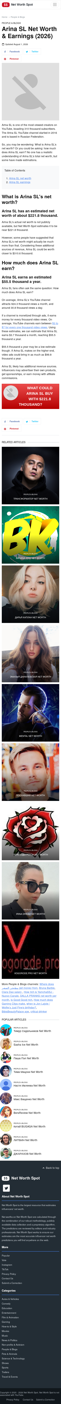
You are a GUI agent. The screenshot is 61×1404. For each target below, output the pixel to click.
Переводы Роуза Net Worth (30, 854)
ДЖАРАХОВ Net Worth (27, 1153)
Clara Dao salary (12, 992)
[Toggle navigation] (55, 4)
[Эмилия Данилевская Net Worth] (30, 653)
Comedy (6, 1303)
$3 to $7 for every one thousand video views (30, 325)
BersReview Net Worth (27, 1113)
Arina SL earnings (19, 182)
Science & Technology (13, 1358)
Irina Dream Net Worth (30, 914)
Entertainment (9, 1312)
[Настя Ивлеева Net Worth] (6, 1084)
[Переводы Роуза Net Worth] (30, 831)
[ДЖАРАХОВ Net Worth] (6, 1152)
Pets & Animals (9, 1353)
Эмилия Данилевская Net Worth (30, 676)
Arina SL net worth (20, 178)
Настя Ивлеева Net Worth (29, 1085)
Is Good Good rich (21, 1000)
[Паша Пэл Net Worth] (6, 1057)
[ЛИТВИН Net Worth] (6, 1139)
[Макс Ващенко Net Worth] (6, 1098)
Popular (6, 1255)
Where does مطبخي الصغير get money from (28, 986)
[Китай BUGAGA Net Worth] (6, 1125)
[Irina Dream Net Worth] (30, 891)
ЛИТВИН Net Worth (25, 1140)
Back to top (52, 1168)
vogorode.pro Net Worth (30, 973)
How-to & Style (9, 1326)
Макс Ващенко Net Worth (29, 1099)
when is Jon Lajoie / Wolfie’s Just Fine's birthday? (26, 1005)
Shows (5, 1363)
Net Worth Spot (21, 4)
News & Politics (9, 1340)
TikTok (5, 1269)
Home (4, 16)
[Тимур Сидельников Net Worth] (6, 1030)
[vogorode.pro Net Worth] (30, 950)
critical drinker (38, 1011)
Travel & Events (10, 1376)
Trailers (5, 1372)
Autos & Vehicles (10, 1298)
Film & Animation (10, 1317)
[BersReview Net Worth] (6, 1112)
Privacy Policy (9, 1273)
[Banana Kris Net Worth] (30, 535)
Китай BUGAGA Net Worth (29, 1126)
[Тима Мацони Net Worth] (6, 1071)
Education (7, 1308)
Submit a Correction (12, 1282)
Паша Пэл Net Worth (26, 1058)
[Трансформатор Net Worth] (30, 475)
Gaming (6, 1321)
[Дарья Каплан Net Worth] (30, 594)
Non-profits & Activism (13, 1344)
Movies (5, 1331)
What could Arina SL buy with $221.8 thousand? (36, 396)
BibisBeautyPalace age (15, 1011)
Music (5, 1335)
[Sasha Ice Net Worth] (6, 1043)
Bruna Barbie (47, 988)
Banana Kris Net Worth (30, 558)
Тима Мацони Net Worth (28, 1072)
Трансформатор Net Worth (30, 498)
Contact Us (7, 1278)
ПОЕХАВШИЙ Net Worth (30, 795)
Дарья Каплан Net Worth (30, 617)
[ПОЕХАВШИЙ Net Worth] (30, 772)
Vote (4, 1260)
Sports (5, 1367)
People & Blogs (18, 16)
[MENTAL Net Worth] (30, 713)
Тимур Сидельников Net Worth (32, 1031)
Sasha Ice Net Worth (26, 1044)
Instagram (7, 1264)
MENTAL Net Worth (30, 736)
